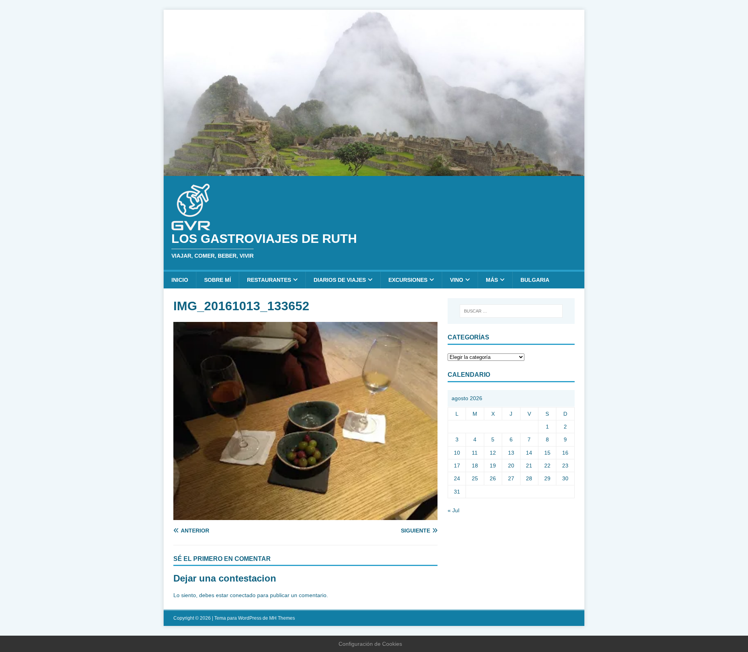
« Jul (453, 510)
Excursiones (407, 280)
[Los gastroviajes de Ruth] (374, 171)
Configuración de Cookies (370, 644)
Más (492, 280)
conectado (243, 595)
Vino (456, 280)
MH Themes (282, 618)
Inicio (179, 280)
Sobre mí (217, 280)
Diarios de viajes (340, 280)
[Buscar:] (511, 311)
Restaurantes (269, 280)
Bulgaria (534, 280)
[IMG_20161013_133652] (305, 515)
